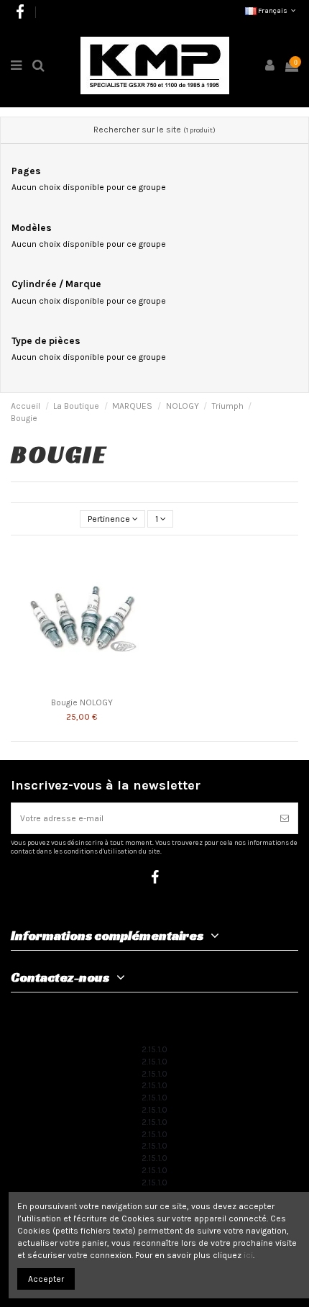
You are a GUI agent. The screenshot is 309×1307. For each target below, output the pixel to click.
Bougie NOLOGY (82, 702)
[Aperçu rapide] (142, 587)
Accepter (46, 1279)
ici (248, 1255)
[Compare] (142, 563)
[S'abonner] (285, 818)
